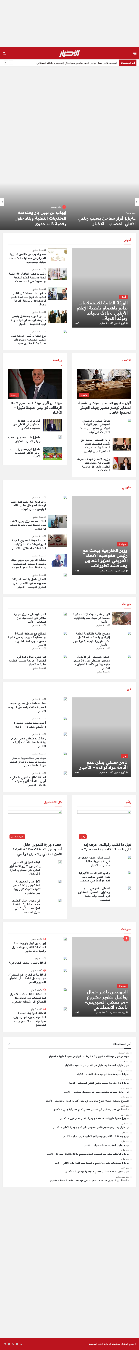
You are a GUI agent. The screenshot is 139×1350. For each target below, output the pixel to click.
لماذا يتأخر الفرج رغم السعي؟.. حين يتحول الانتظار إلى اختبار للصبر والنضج (27, 978)
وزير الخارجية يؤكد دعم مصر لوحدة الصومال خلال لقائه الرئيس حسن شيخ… (28, 505)
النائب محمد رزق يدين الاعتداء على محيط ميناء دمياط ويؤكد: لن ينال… (27, 524)
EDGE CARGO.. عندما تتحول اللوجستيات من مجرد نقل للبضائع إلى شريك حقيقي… (28, 997)
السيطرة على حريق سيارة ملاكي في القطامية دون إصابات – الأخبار (30, 617)
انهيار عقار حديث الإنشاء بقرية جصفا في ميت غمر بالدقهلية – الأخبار (91, 617)
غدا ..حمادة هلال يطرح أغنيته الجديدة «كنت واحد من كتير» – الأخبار (27, 707)
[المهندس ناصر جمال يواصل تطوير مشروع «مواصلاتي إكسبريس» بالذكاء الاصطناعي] (101, 977)
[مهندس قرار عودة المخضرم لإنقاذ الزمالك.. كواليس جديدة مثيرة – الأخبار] (104, 202)
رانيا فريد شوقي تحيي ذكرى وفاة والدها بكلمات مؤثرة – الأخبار (28, 742)
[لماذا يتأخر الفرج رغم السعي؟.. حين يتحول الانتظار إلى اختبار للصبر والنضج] (65, 970)
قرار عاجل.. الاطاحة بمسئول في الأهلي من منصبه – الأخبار (27, 424)
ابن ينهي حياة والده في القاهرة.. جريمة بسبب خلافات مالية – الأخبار (27, 660)
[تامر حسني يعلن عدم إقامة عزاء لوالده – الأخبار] (101, 737)
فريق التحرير (119, 323)
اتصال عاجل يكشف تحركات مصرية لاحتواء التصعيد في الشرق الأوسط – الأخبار (29, 583)
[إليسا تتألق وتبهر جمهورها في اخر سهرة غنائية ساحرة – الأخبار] (129, 857)
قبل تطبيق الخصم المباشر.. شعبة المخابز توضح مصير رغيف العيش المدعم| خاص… (104, 407)
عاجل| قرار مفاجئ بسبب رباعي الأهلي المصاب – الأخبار (90, 65)
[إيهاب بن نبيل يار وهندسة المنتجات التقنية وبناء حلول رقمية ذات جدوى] (65, 939)
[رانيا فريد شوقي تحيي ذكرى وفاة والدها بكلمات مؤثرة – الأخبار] (65, 734)
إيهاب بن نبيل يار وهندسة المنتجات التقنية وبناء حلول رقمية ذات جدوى (29, 946)
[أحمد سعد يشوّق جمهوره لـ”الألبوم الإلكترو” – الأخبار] (65, 718)
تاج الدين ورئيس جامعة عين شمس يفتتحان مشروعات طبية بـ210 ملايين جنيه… (28, 339)
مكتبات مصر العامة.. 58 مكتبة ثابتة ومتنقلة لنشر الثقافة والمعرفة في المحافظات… (27, 277)
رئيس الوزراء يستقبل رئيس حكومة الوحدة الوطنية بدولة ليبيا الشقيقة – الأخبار (28, 320)
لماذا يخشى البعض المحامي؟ (27, 962)
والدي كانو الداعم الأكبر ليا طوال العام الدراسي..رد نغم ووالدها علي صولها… (94, 876)
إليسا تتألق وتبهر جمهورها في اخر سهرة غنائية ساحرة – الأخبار (94, 861)
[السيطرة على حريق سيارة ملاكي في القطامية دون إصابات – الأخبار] (65, 614)
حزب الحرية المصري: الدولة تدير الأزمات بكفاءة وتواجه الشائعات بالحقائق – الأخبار (29, 544)
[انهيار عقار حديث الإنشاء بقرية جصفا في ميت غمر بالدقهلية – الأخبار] (121, 618)
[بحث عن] (4, 54)
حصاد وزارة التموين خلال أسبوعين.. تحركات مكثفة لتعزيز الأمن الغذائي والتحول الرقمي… (37, 849)
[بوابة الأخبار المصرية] (69, 53)
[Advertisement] (69, 23)
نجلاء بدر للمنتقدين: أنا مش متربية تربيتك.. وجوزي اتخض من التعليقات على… (27, 761)
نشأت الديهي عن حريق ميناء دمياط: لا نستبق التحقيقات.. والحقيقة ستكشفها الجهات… (28, 563)
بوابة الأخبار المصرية (98, 1344)
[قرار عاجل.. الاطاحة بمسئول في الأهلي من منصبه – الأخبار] (35, 202)
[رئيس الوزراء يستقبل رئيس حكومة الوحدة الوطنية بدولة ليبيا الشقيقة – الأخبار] (57, 316)
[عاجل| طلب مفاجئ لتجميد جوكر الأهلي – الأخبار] (60, 437)
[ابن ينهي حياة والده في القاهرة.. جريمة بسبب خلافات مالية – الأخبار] (65, 656)
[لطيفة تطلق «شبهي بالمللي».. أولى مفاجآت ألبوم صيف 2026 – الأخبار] (65, 773)
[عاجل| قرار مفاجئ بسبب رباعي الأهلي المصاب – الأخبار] (52, 453)
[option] (104, 202)
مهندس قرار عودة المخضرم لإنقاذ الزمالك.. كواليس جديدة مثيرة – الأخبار (105, 218)
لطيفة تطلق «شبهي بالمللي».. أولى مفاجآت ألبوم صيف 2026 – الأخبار (27, 781)
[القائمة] (134, 54)
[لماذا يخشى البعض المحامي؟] (65, 958)
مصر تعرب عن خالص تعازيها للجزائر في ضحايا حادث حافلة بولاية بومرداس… (27, 257)
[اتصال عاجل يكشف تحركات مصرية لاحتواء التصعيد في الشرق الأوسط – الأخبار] (65, 575)
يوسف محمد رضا (117, 1012)
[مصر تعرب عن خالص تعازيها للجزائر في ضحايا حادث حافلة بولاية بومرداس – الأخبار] (57, 254)
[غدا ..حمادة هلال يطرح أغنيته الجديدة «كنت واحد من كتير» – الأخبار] (65, 699)
